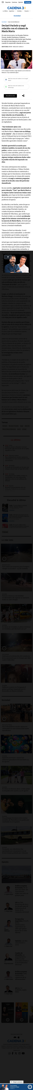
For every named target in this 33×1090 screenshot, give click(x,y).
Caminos (14, 2)
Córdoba (19, 11)
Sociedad (4, 22)
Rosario (27, 11)
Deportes (8, 2)
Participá (27, 2)
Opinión (20, 2)
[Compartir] (23, 95)
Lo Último (5, 11)
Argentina (11, 11)
